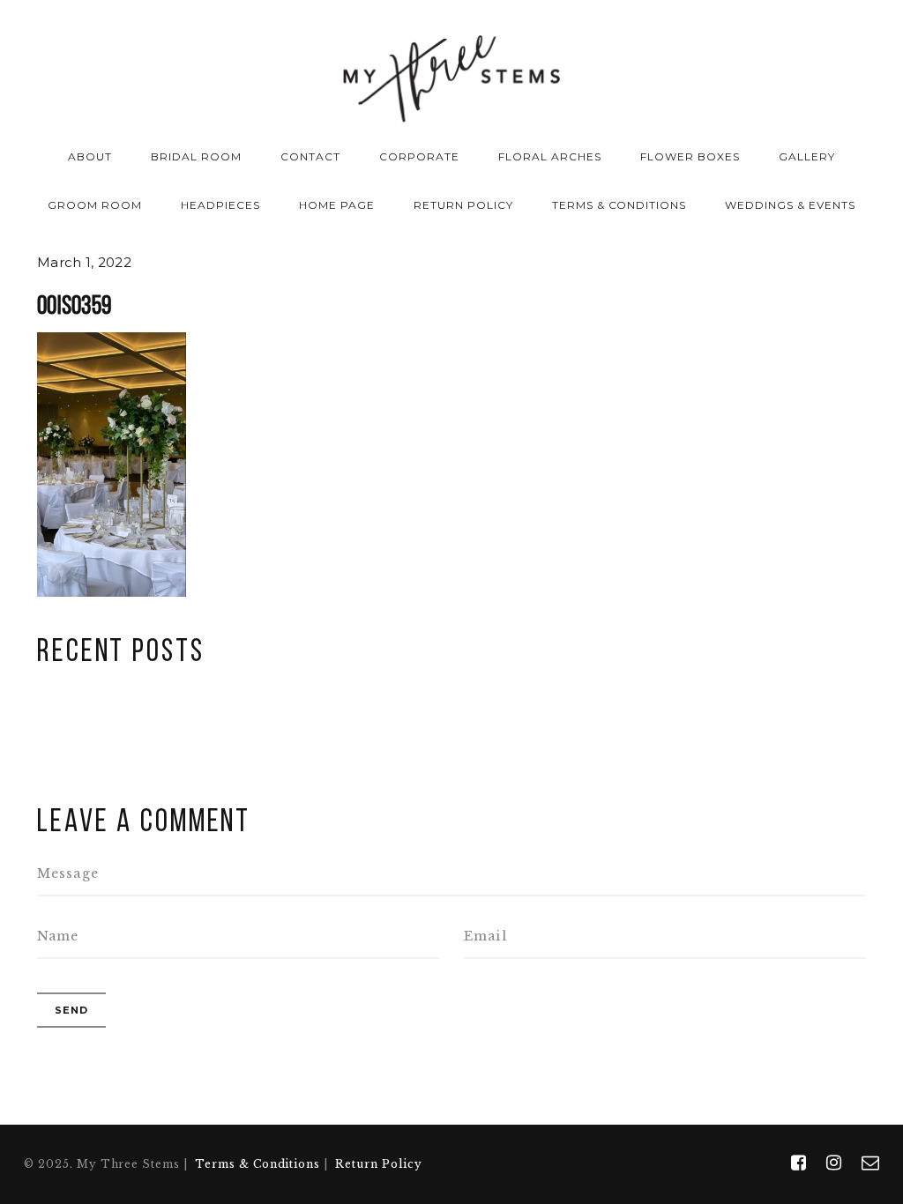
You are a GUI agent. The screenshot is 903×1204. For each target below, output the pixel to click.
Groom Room (95, 205)
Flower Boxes (690, 156)
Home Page (337, 205)
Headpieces (220, 205)
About (90, 156)
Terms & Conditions (619, 205)
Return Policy (463, 205)
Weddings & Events (789, 205)
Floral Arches (549, 156)
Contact (310, 156)
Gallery (807, 156)
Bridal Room (196, 156)
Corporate (419, 156)
